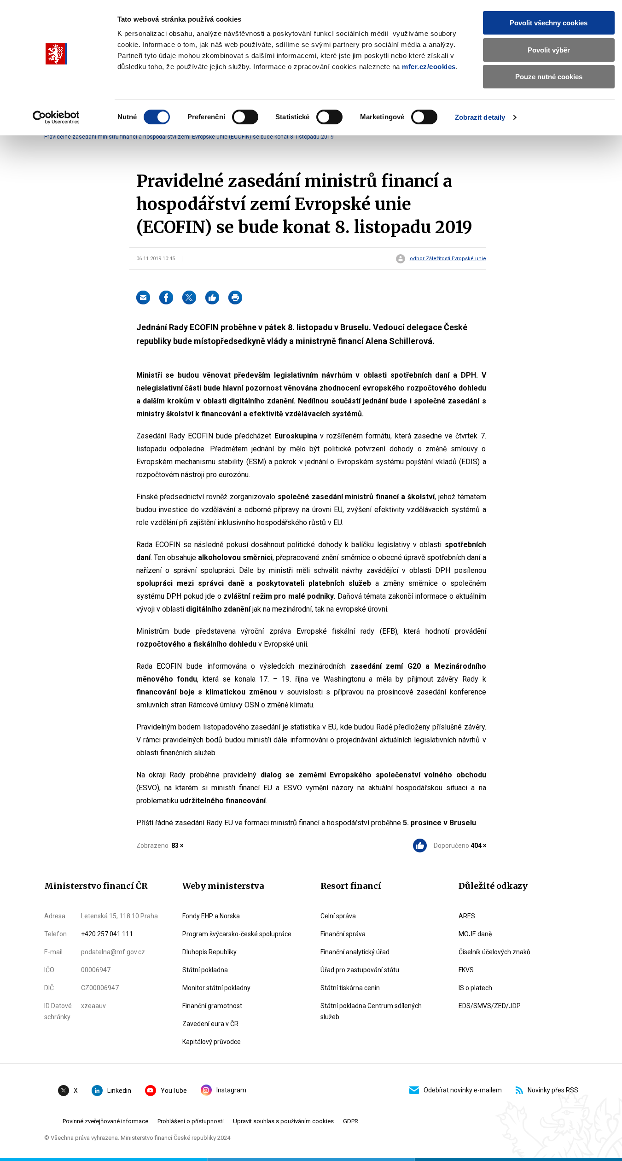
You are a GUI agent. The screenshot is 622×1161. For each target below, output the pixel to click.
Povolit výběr (549, 50)
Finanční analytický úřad (354, 952)
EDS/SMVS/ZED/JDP (490, 1005)
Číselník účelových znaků (494, 952)
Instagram (231, 1090)
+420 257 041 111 (107, 934)
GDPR (350, 1121)
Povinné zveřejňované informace (105, 1121)
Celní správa (338, 916)
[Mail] (143, 297)
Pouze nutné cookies (548, 77)
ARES (467, 916)
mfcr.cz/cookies (429, 66)
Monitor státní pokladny (216, 988)
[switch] (245, 117)
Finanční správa (343, 934)
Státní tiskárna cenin (350, 988)
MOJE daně (475, 934)
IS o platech (475, 988)
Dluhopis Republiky (209, 952)
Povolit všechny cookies (548, 23)
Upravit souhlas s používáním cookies (283, 1121)
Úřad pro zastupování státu (359, 970)
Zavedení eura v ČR (210, 1023)
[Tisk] (235, 297)
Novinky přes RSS (553, 1090)
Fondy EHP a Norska (211, 916)
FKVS (466, 970)
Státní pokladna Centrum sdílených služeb (371, 1011)
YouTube (174, 1090)
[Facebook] (166, 297)
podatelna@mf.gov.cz (113, 952)
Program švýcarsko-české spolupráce (236, 934)
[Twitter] (189, 297)
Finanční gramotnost (212, 1005)
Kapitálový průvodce (211, 1041)
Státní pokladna (205, 970)
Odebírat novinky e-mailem (463, 1090)
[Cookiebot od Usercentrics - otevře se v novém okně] (56, 117)
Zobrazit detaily (480, 117)
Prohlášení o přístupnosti (190, 1121)
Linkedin (119, 1090)
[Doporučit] (212, 297)
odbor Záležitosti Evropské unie (448, 259)
